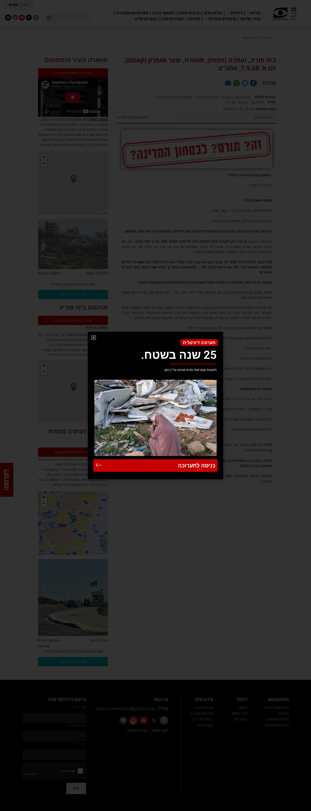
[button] (93, 337)
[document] (155, 405)
